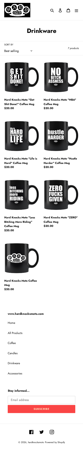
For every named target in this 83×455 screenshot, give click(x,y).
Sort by (8, 44)
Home (11, 323)
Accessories (15, 373)
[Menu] (76, 10)
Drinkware (14, 363)
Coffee (12, 343)
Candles (13, 353)
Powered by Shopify (55, 442)
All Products (15, 333)
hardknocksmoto (36, 442)
